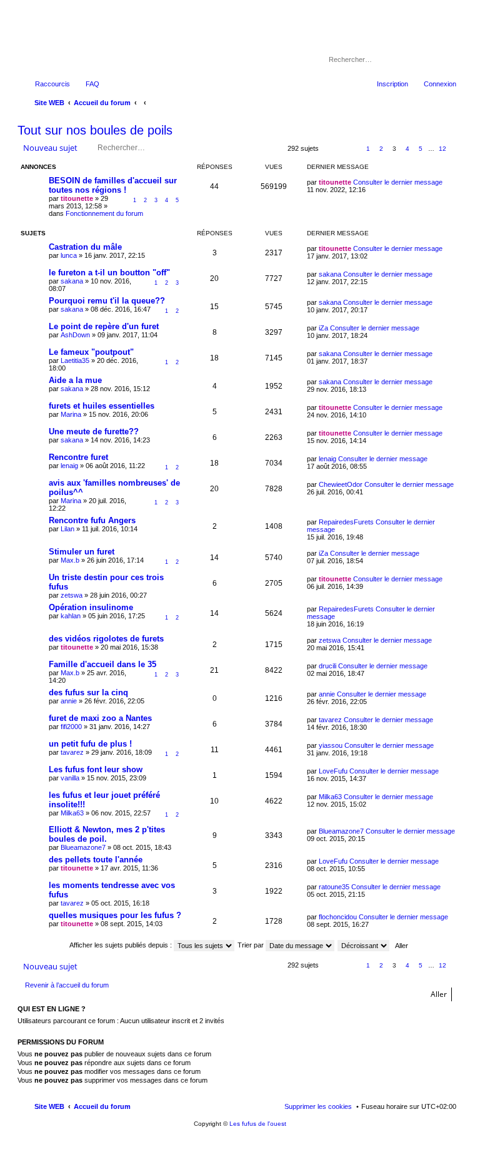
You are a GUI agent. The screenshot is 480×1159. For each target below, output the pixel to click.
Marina (71, 414)
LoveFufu (333, 771)
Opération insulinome (91, 607)
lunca (69, 255)
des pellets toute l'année (95, 859)
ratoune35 (334, 887)
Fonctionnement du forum (104, 213)
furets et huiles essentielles (101, 406)
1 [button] (368, 148)
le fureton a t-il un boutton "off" (109, 272)
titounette (77, 198)
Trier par (252, 945)
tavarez (330, 719)
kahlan (71, 616)
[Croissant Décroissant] (364, 945)
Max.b (70, 560)
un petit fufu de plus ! (90, 743)
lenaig (69, 465)
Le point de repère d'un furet (104, 326)
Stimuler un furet (81, 551)
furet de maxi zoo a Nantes (100, 718)
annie (69, 701)
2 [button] (381, 148)
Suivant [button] (456, 149)
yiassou (330, 745)
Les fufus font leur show (95, 769)
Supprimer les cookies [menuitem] (318, 1106)
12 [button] (442, 148)
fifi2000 (71, 726)
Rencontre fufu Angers (92, 520)
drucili (327, 666)
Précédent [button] (355, 149)
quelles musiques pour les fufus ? (115, 915)
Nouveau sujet (50, 147)
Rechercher (430, 59)
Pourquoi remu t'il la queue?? (107, 300)
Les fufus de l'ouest (257, 1123)
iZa (323, 328)
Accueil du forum (102, 1106)
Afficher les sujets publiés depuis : (121, 945)
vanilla (70, 778)
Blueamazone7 (83, 847)
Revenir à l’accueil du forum (67, 985)
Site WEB (49, 1106)
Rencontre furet (78, 457)
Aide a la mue (75, 380)
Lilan (67, 529)
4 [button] (407, 148)
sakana (72, 281)
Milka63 (72, 813)
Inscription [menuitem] (392, 84)
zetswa (71, 595)
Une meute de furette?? (94, 431)
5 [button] (420, 148)
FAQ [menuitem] (92, 84)
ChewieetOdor (340, 484)
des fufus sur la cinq (88, 692)
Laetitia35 (75, 360)
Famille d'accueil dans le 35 (102, 664)
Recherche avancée (447, 59)
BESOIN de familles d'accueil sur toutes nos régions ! (113, 185)
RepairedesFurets (346, 522)
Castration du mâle (85, 247)
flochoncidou (338, 917)
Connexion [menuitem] (440, 84)
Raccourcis (52, 84)
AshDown (75, 335)
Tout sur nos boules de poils (95, 130)
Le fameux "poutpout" (91, 352)
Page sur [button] (334, 149)
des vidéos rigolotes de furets (106, 638)
